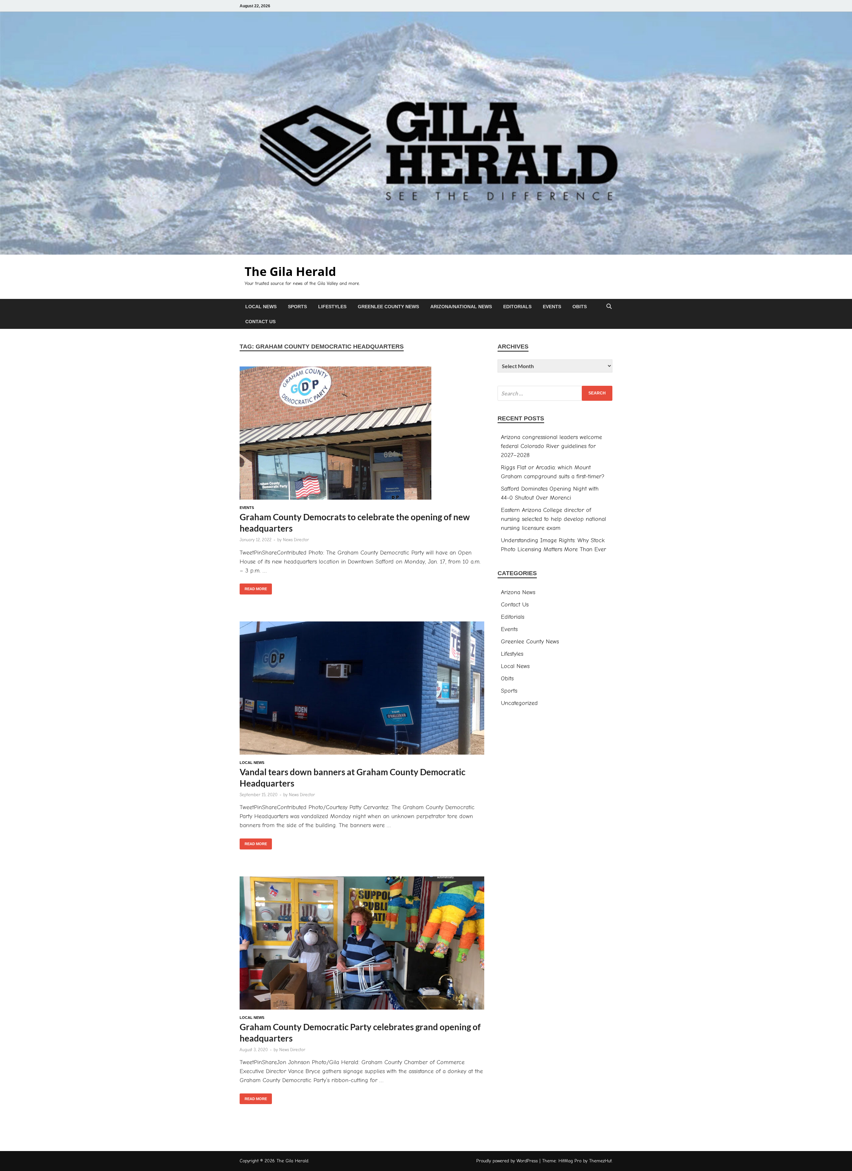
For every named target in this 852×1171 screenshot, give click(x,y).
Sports (297, 306)
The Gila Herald (290, 271)
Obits (579, 306)
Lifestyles (332, 306)
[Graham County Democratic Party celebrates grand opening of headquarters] (362, 944)
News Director (296, 539)
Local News (261, 306)
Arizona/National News (461, 306)
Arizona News (518, 592)
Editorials (517, 306)
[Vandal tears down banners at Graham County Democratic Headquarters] (362, 689)
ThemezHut (600, 1161)
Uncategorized (519, 703)
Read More (253, 587)
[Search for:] (555, 393)
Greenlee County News (388, 306)
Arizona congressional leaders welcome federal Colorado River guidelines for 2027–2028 (551, 446)
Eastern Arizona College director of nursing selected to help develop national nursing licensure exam (553, 519)
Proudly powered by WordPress (507, 1161)
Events (552, 306)
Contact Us (260, 321)
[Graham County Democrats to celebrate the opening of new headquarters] (362, 434)
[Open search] (609, 307)
